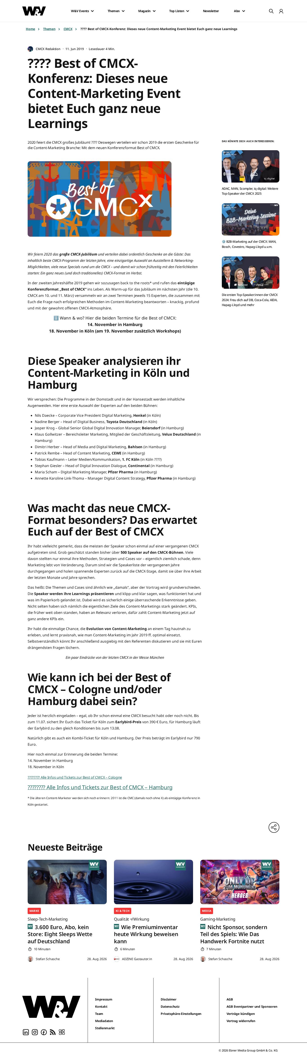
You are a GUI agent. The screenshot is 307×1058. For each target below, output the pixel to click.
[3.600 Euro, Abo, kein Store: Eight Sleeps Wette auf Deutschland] (67, 882)
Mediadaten (104, 1021)
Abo (237, 11)
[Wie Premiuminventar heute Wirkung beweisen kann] (153, 882)
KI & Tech (122, 911)
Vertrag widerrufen (241, 1021)
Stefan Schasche (48, 959)
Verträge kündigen (241, 1014)
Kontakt (101, 1006)
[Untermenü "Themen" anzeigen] (123, 11)
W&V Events (80, 11)
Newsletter (211, 11)
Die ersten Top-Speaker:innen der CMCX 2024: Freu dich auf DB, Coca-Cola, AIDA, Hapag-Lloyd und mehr (250, 300)
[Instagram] (34, 1031)
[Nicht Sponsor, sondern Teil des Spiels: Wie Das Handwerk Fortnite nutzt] (239, 882)
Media (206, 911)
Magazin (144, 11)
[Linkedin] (25, 1031)
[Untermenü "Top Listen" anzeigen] (187, 11)
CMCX (68, 29)
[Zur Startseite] (51, 1007)
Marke (34, 911)
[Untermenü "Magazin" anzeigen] (154, 11)
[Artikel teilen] (274, 827)
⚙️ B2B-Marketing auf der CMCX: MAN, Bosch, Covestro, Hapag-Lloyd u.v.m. (249, 244)
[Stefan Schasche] (30, 959)
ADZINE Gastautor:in (137, 959)
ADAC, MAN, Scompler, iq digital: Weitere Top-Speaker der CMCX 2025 (250, 191)
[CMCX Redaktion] (30, 49)
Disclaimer (168, 999)
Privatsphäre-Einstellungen (181, 1014)
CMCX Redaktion (48, 49)
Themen (114, 11)
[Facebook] (43, 1031)
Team (99, 1014)
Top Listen (176, 11)
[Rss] (52, 1031)
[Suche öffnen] (271, 11)
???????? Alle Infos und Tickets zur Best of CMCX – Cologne (75, 777)
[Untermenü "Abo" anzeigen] (243, 11)
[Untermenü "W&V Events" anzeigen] (92, 11)
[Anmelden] (281, 11)
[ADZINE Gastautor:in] (116, 959)
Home (30, 29)
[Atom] (61, 1031)
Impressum (103, 999)
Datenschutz (170, 1006)
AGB (230, 999)
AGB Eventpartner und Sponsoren (252, 1006)
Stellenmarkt (105, 1028)
